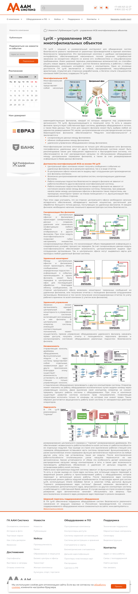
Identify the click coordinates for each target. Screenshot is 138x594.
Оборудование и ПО (36, 19)
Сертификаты (13, 558)
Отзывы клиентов (15, 567)
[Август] (35, 76)
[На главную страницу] (45, 30)
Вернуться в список (53, 509)
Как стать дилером (16, 540)
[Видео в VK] (101, 8)
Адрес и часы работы (114, 554)
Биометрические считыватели (79, 549)
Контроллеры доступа (75, 531)
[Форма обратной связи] (107, 8)
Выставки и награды (17, 563)
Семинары (109, 535)
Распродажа (70, 563)
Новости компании (19, 30)
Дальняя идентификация (76, 554)
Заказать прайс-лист (121, 19)
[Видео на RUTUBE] (95, 8)
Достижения (15, 552)
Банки (37, 549)
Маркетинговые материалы (117, 531)
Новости (53, 30)
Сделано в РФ (71, 568)
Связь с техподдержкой (115, 558)
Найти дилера (111, 563)
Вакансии (11, 545)
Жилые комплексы (43, 567)
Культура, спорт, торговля (46, 572)
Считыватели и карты (75, 545)
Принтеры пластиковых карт (78, 558)
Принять (118, 586)
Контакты (91, 19)
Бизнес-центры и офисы (46, 558)
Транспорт (39, 563)
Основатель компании (18, 526)
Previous (23, 121)
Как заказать (110, 567)
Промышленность (43, 544)
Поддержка (74, 19)
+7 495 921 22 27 (122, 7)
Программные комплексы (77, 526)
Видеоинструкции (113, 540)
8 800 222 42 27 (123, 9)
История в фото (15, 531)
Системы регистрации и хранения (81, 540)
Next (23, 174)
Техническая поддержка (115, 526)
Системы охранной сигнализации (81, 535)
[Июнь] (11, 76)
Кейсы (57, 19)
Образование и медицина (47, 554)
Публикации (15, 37)
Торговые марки (15, 535)
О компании (13, 19)
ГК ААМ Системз (18, 520)
